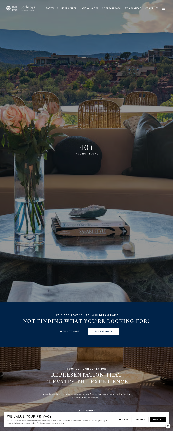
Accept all (158, 419)
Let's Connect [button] (86, 411)
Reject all (123, 419)
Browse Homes (103, 331)
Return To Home (69, 331)
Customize (140, 419)
